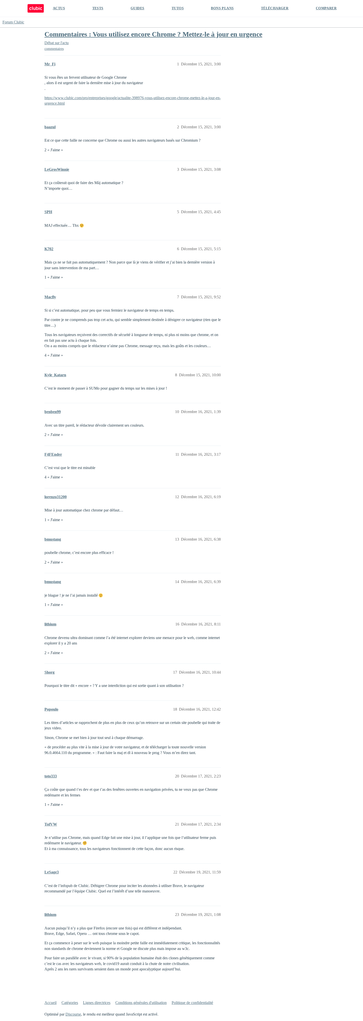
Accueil (50, 1003)
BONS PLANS (222, 8)
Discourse (73, 1014)
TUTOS (178, 8)
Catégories (69, 1003)
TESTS (97, 8)
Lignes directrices (96, 1003)
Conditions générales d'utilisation (141, 1003)
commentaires (54, 49)
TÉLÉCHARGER (274, 8)
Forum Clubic (13, 22)
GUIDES (137, 8)
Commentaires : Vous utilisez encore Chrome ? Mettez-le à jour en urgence (153, 34)
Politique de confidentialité (192, 1003)
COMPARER (326, 8)
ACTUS (59, 8)
